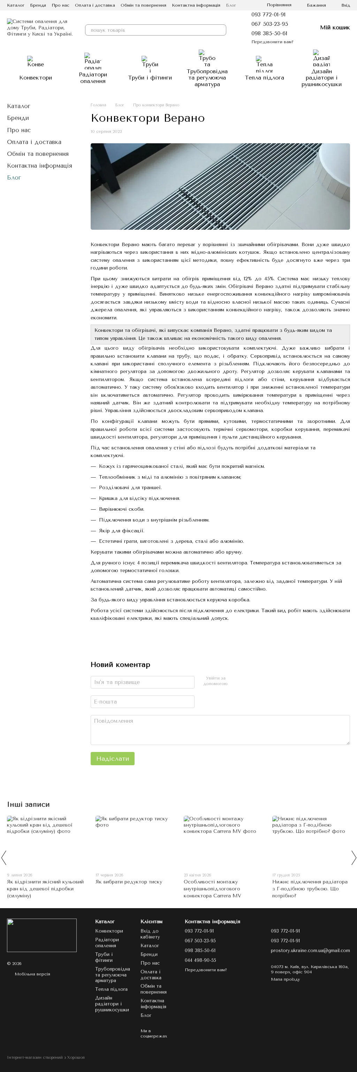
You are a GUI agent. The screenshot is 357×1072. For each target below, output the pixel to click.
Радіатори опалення (93, 77)
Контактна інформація (196, 5)
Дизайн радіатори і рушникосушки (322, 78)
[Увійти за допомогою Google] (245, 681)
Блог (231, 5)
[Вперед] (353, 857)
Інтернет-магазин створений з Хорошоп (46, 1057)
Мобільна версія (31, 974)
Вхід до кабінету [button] (150, 934)
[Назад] (3, 857)
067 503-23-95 (269, 24)
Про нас (60, 5)
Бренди (38, 5)
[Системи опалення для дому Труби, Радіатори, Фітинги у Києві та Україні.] (42, 935)
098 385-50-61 (269, 33)
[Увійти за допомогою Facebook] (233, 681)
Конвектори (35, 77)
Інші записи (28, 804)
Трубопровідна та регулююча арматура (207, 78)
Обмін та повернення (143, 5)
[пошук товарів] (220, 30)
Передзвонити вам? (272, 41)
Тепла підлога (264, 77)
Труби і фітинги (150, 77)
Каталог (15, 5)
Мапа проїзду (285, 979)
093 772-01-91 (268, 14)
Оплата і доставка (95, 5)
